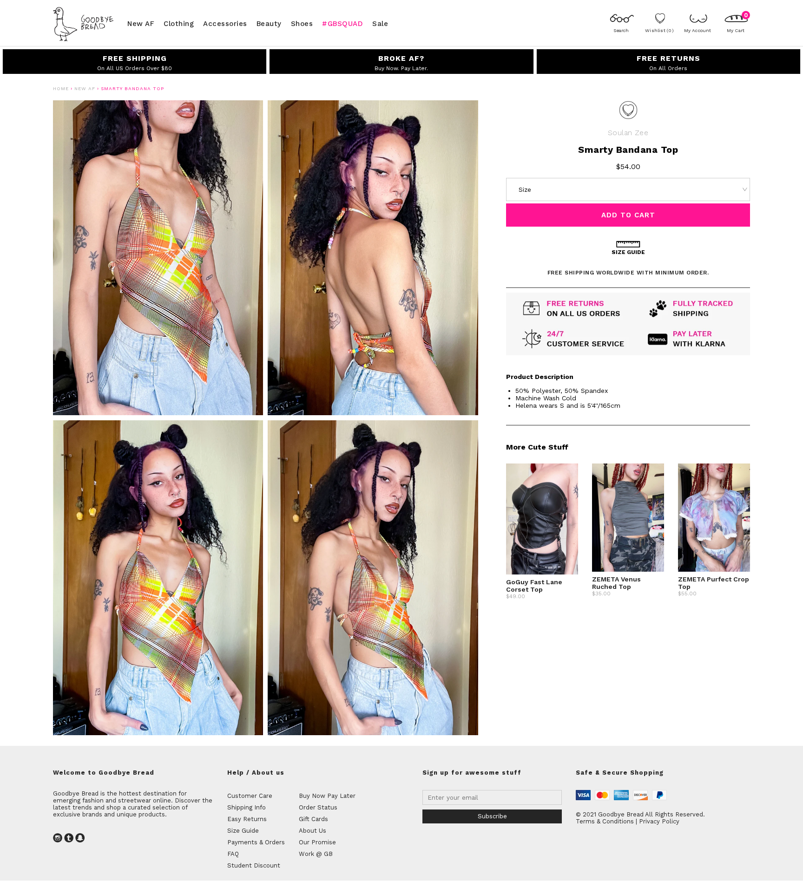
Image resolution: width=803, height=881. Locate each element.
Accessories (225, 23)
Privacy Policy (659, 821)
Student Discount (253, 865)
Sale (380, 23)
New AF (140, 23)
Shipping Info (246, 807)
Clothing (179, 23)
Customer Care (249, 795)
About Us (312, 830)
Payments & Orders (256, 842)
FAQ (233, 853)
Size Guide (243, 830)
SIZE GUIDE (628, 252)
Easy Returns (247, 819)
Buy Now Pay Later (327, 795)
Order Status (318, 807)
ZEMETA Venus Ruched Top (616, 582)
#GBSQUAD (342, 23)
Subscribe (492, 816)
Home (61, 88)
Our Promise (317, 842)
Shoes (302, 23)
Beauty (269, 23)
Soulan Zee (628, 132)
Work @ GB (316, 853)
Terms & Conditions (605, 821)
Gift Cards (313, 819)
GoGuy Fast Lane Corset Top (534, 585)
